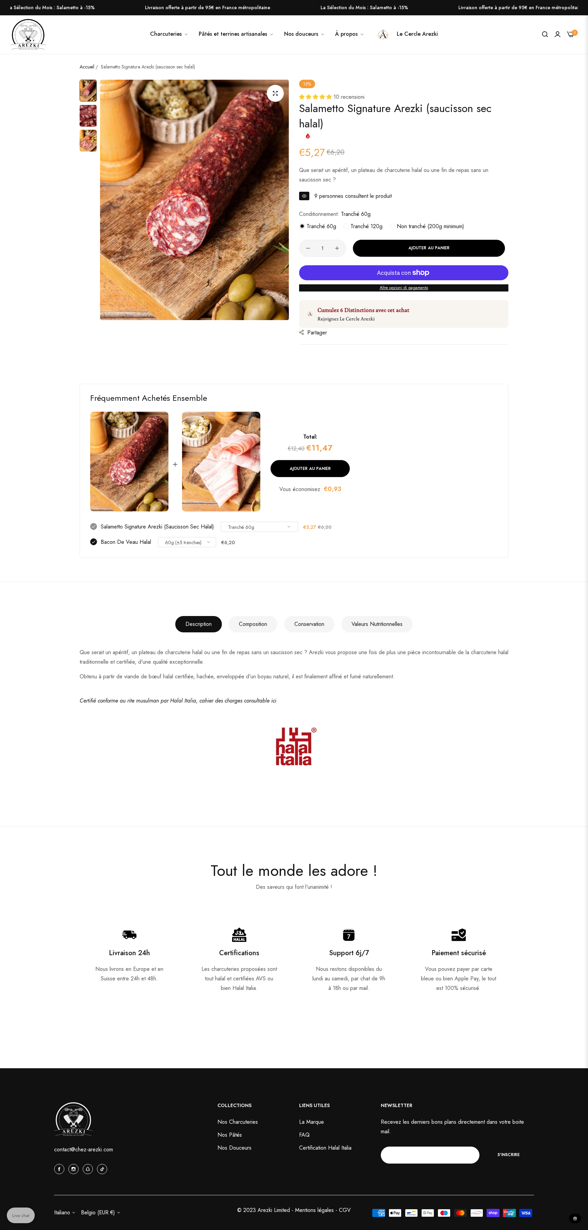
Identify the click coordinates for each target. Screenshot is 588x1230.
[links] (60, 1168)
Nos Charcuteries (237, 1121)
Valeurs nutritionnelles (377, 624)
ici (273, 701)
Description (198, 624)
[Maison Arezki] (28, 34)
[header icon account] (557, 34)
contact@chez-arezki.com (83, 1149)
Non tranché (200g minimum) (429, 226)
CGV (345, 1210)
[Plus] (337, 248)
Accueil (87, 66)
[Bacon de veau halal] (221, 461)
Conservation (309, 624)
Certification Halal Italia (325, 1147)
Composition (253, 624)
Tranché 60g (320, 226)
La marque (311, 1121)
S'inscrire (508, 1154)
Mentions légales (315, 1210)
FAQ (304, 1134)
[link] (304, 34)
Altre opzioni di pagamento (404, 288)
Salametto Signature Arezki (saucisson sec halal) (157, 527)
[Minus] (308, 248)
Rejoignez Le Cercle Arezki (346, 318)
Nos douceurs (234, 1147)
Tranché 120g (365, 226)
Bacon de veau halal (126, 542)
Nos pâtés (229, 1134)
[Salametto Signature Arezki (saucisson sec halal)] (129, 461)
